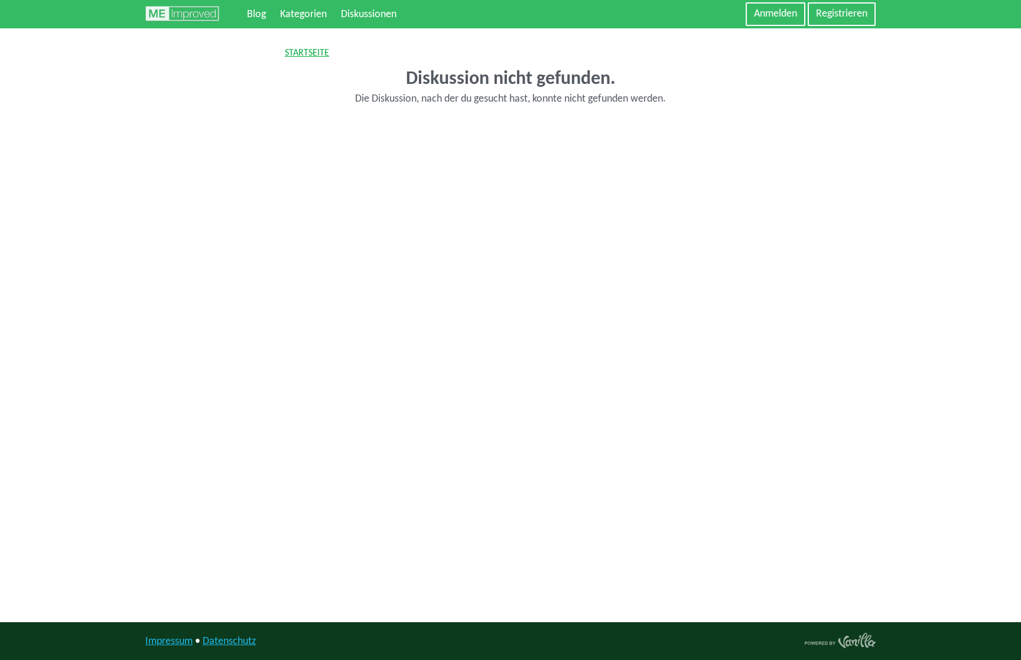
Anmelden (775, 13)
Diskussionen (368, 14)
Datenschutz (229, 641)
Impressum (169, 641)
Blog (256, 14)
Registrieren (841, 13)
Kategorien (303, 14)
